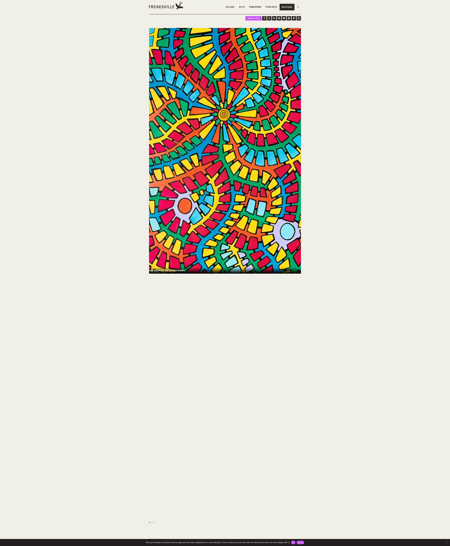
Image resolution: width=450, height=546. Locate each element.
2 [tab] (150, 522)
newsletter (253, 18)
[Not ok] (447, 542)
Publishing (255, 6)
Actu (242, 6)
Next (298, 276)
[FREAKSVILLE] (166, 5)
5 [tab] (154, 522)
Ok (293, 542)
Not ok (300, 542)
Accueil (230, 6)
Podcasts (271, 6)
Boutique (287, 7)
